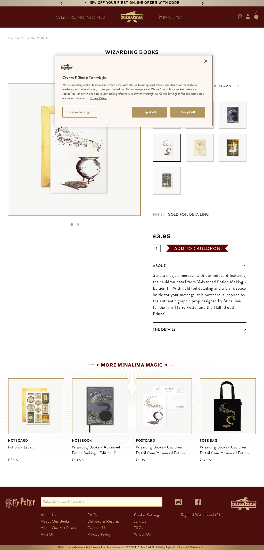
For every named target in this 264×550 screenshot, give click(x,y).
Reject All (149, 112)
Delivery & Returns (103, 521)
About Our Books (55, 521)
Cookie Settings (79, 112)
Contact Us (97, 528)
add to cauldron (197, 248)
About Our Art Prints (58, 528)
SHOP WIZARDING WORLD (28, 38)
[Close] (205, 61)
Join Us (140, 521)
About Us (48, 515)
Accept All (188, 112)
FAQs (92, 515)
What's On (142, 534)
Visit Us (47, 534)
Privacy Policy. (98, 98)
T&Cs (138, 528)
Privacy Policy (99, 534)
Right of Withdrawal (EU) (202, 515)
